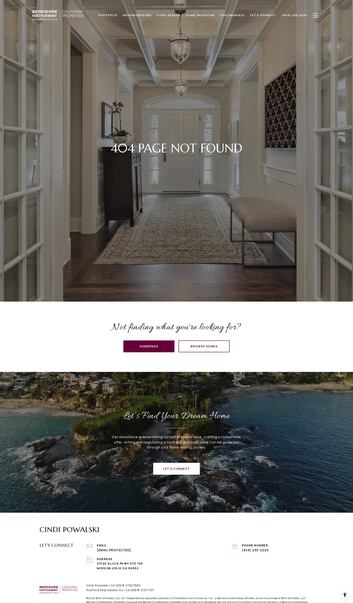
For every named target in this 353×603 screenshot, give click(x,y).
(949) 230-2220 (255, 550)
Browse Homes (204, 346)
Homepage (149, 346)
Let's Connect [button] (176, 469)
